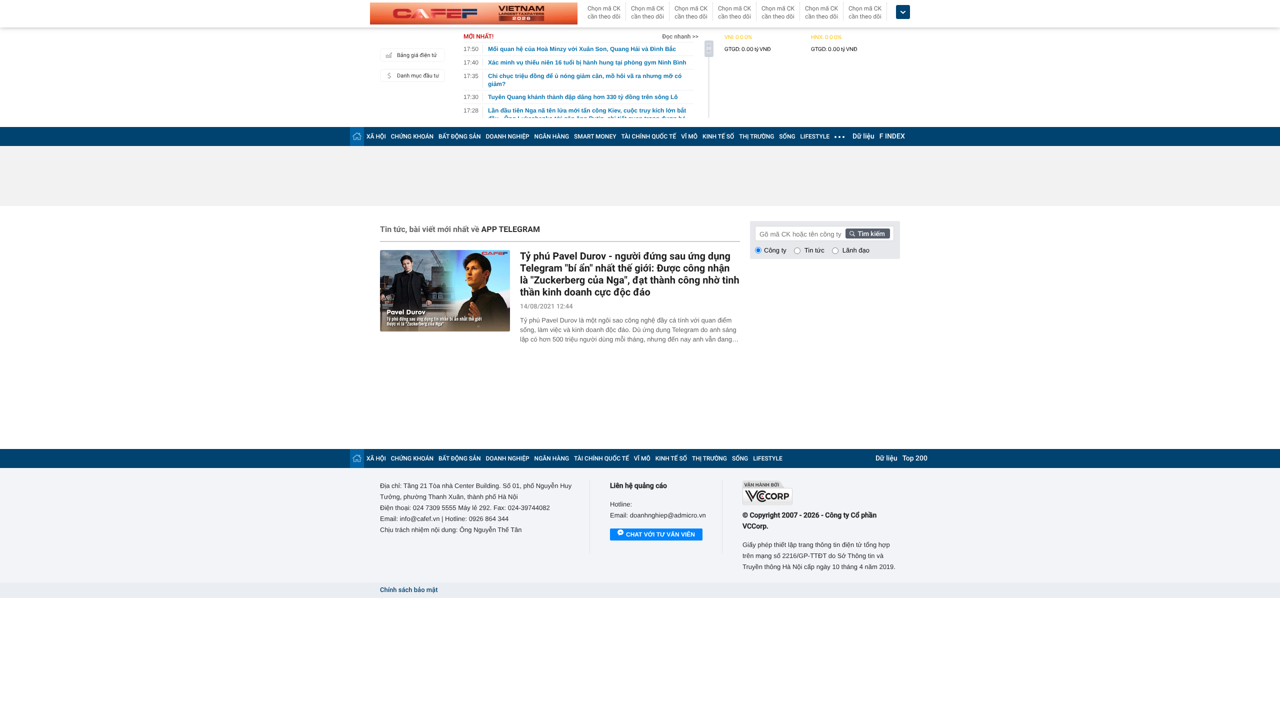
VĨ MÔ (689, 136)
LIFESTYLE (815, 136)
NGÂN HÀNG (552, 136)
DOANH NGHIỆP (508, 136)
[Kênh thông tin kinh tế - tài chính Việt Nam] (474, 13)
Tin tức (814, 250)
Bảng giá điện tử (417, 55)
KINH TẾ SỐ (718, 136)
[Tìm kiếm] (868, 233)
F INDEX (892, 136)
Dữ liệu (863, 136)
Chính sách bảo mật (409, 590)
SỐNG (787, 136)
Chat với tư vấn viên (660, 534)
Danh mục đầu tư (418, 75)
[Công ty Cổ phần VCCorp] (821, 492)
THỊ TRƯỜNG (756, 136)
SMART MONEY (595, 136)
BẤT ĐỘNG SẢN (459, 136)
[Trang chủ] (357, 136)
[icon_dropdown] (903, 12)
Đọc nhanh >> (680, 36)
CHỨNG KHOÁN (412, 136)
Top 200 (915, 458)
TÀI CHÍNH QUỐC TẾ (648, 136)
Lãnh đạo (856, 250)
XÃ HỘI (376, 136)
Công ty (775, 250)
